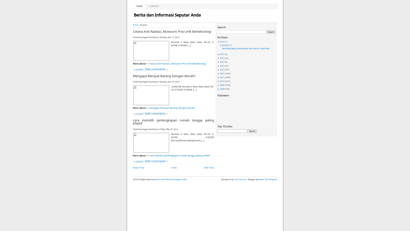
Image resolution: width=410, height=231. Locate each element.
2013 (222, 69)
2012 (222, 73)
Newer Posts (138, 167)
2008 (222, 89)
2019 (222, 41)
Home (139, 6)
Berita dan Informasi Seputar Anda (167, 15)
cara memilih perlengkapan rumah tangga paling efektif (173, 122)
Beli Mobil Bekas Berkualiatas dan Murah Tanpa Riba (245, 48)
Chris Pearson (240, 179)
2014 (222, 65)
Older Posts (209, 167)
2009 (222, 85)
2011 (222, 77)
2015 (222, 62)
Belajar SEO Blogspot (267, 179)
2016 (222, 58)
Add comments (155, 69)
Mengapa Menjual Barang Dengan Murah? (164, 76)
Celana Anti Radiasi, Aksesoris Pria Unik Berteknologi (172, 31)
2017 (222, 54)
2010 (222, 81)
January (225, 45)
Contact (154, 6)
